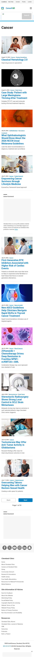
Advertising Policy (6, 598)
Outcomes (4, 629)
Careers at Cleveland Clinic (9, 567)
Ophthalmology (13, 130)
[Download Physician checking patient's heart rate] (17, 245)
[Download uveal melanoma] (17, 118)
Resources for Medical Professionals (12, 582)
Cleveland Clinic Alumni (8, 621)
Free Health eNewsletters (9, 579)
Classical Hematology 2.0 (14, 59)
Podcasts (4, 631)
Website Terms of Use (8, 605)
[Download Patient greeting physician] (17, 45)
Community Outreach (7, 572)
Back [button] (8, 500)
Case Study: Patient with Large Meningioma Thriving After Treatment (14, 95)
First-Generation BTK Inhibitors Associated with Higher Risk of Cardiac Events (14, 264)
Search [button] (26, 15)
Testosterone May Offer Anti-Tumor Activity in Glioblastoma (13, 445)
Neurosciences (13, 394)
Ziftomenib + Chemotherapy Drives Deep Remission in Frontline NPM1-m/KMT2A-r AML (12, 356)
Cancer (13, 57)
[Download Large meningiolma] (17, 78)
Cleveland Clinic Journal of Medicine (12, 624)
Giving (3, 569)
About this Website (7, 595)
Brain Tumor (19, 90)
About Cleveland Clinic (8, 564)
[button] (31, 8)
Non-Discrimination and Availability (11, 613)
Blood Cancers (19, 348)
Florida (23, 1)
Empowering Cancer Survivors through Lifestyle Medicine (11, 181)
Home (3, 562)
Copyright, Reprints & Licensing (10, 603)
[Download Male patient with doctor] (17, 468)
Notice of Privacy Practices (9, 610)
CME (2, 626)
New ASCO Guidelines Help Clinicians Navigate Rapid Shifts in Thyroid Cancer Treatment (14, 311)
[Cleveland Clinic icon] (2, 8)
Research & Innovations (8, 574)
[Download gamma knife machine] (17, 382)
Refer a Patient (5, 634)
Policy (16, 229)
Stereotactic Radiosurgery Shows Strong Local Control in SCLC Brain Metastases (14, 400)
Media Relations (6, 584)
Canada (18, 1)
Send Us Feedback (6, 593)
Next (25, 500)
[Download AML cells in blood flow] (17, 336)
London (30, 1)
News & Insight (19, 305)
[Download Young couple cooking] (17, 164)
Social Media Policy (7, 600)
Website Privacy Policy (8, 608)
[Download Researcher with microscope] (17, 427)
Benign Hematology (21, 57)
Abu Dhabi (10, 1)
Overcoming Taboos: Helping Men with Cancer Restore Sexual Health (14, 485)
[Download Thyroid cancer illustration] (17, 293)
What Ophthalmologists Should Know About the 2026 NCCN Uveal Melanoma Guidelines (13, 139)
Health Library (5, 577)
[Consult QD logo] (10, 8)
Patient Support (19, 176)
